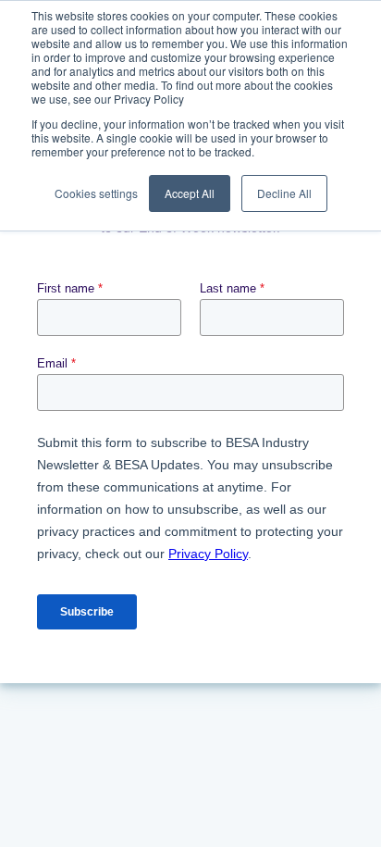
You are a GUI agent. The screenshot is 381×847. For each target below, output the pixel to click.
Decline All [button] (284, 193)
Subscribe (87, 611)
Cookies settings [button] (96, 193)
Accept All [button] (190, 193)
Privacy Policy (208, 553)
